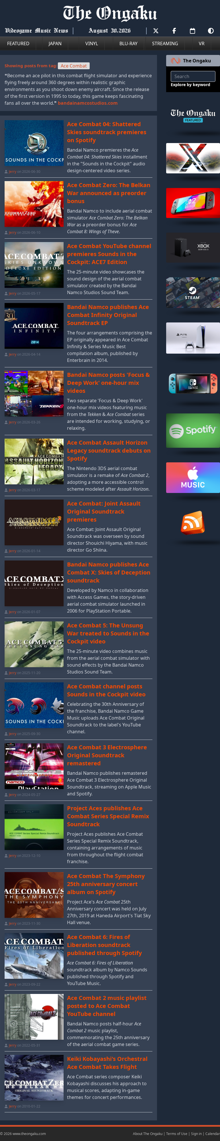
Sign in (196, 1133)
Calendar (212, 1133)
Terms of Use (176, 1133)
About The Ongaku (147, 1133)
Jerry (12, 171)
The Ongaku (197, 61)
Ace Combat (74, 66)
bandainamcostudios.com (88, 103)
